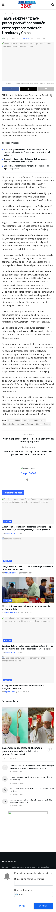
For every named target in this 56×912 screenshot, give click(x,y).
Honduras (27, 420)
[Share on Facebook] (10, 89)
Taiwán (30, 424)
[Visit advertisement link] (28, 827)
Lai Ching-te (39, 420)
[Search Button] (52, 4)
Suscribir (43, 906)
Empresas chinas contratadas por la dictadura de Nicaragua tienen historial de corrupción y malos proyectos (32, 767)
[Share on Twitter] (28, 89)
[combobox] (20, 894)
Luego (22, 906)
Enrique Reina (14, 420)
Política (11, 13)
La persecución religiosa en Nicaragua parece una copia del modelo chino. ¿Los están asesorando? (22, 751)
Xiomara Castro (43, 424)
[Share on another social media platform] (46, 89)
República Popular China (13, 424)
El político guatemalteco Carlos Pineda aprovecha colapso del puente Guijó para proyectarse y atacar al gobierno (27, 152)
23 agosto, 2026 (23, 533)
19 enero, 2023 (40, 38)
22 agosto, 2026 (23, 652)
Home (4, 13)
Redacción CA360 (11, 573)
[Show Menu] (3, 4)
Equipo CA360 (24, 38)
